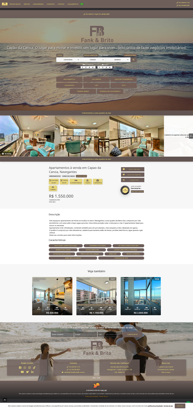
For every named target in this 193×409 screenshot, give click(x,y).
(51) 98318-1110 (91, 14)
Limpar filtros (130, 55)
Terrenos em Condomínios (110, 91)
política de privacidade (155, 406)
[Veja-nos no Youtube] (22, 372)
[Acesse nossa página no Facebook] (20, 367)
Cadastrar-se (132, 334)
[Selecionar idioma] (82, 4)
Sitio (123, 85)
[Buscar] (133, 59)
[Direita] (191, 136)
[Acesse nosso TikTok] (34, 367)
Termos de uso (103, 396)
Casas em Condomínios (124, 79)
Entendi (180, 406)
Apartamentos (69, 79)
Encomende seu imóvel (166, 370)
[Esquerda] (2, 136)
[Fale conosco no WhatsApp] (25, 367)
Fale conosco (165, 372)
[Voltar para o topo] (5, 400)
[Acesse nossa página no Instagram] (29, 367)
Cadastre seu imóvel (166, 367)
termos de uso (168, 406)
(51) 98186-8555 (104, 14)
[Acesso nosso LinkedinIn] (32, 372)
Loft (96, 85)
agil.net (104, 390)
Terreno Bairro (83, 91)
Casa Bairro (96, 79)
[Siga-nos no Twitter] (27, 372)
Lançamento (69, 85)
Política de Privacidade (91, 396)
